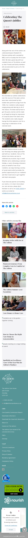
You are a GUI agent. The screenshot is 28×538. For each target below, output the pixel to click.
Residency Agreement (8, 458)
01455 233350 (20, 188)
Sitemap (4, 438)
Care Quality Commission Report (12, 412)
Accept (11, 529)
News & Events (10, 8)
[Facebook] (3, 470)
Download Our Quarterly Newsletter (13, 419)
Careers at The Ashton (9, 426)
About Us (5, 422)
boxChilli (22, 536)
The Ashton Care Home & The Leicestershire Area (11, 431)
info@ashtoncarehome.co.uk (11, 193)
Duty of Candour (7, 454)
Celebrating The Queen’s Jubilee (20, 8)
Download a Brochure (8, 416)
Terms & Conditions (8, 447)
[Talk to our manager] (24, 529)
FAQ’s (3, 435)
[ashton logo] (14, 3)
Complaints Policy (7, 461)
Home (3, 8)
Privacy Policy (6, 451)
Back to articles (9, 212)
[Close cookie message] (19, 511)
